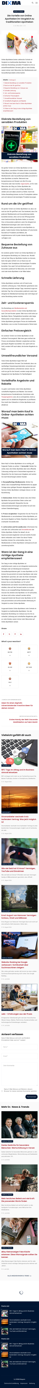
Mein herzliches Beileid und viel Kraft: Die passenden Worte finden (18, 1200)
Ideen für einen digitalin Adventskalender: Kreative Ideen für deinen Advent (17, 705)
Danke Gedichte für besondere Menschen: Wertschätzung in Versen (18, 1146)
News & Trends (18, 11)
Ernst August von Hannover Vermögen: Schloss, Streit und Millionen (19, 916)
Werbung (32, 1383)
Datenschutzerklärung (11, 1383)
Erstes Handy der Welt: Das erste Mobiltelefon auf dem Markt (23, 720)
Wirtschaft (6, 812)
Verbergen (12, 80)
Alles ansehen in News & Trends (18, 1276)
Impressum (24, 1383)
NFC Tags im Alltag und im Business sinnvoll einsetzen (17, 771)
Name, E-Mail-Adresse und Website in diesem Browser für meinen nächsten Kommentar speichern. (20, 1090)
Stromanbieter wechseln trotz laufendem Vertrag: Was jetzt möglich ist (18, 819)
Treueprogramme (7, 397)
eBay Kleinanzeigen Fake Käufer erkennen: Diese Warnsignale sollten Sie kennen (19, 1254)
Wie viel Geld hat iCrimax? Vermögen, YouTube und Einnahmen (18, 869)
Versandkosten (27, 529)
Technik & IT (6, 765)
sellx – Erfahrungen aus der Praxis (16, 1014)
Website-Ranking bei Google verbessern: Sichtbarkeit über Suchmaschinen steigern (14, 965)
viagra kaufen (24, 184)
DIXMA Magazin (20, 1379)
